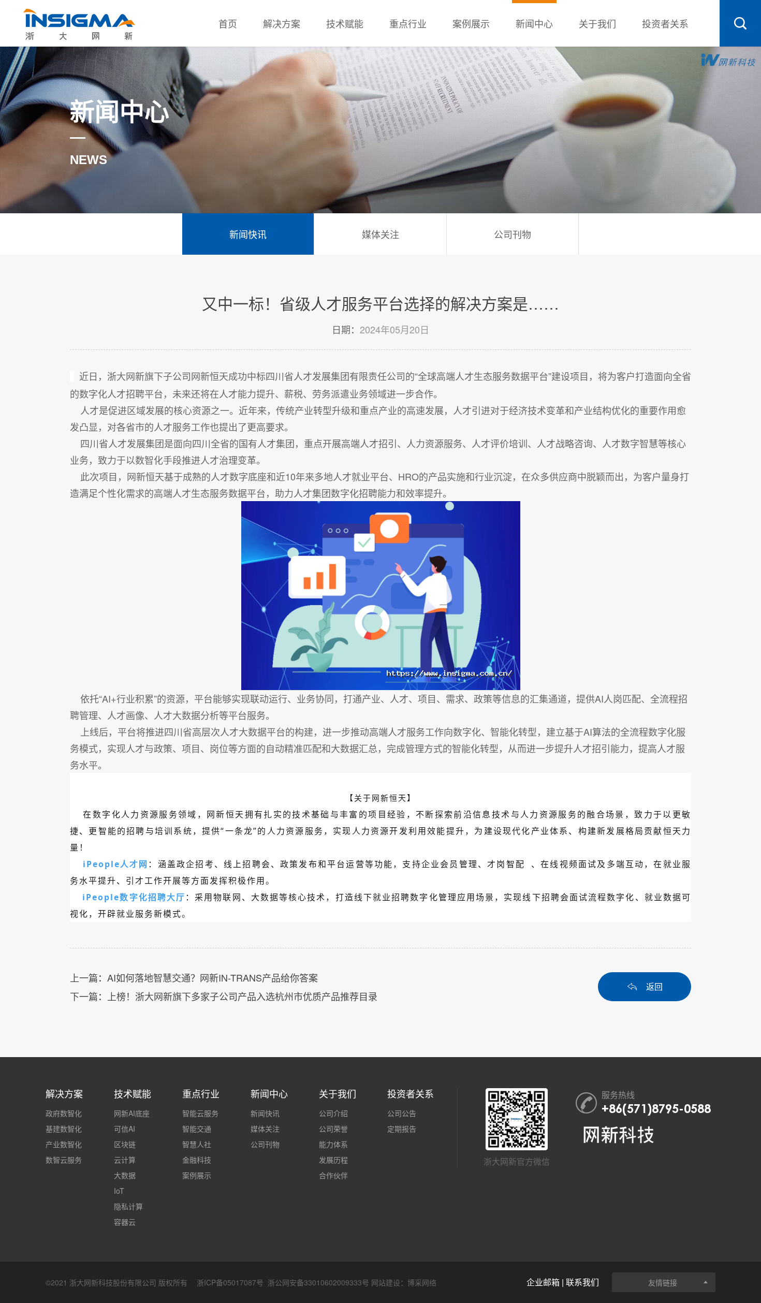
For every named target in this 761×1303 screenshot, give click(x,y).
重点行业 (408, 23)
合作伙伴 (333, 1175)
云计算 (125, 1159)
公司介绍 (333, 1113)
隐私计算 (128, 1206)
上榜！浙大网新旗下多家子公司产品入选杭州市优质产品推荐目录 (242, 996)
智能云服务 (200, 1113)
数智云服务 (64, 1159)
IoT (119, 1190)
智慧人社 (196, 1144)
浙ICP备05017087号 (230, 1282)
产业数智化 (64, 1144)
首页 (227, 23)
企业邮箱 (543, 1282)
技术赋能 (344, 23)
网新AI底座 (132, 1113)
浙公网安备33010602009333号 (318, 1282)
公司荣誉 (333, 1128)
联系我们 (582, 1282)
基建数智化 (64, 1128)
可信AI (124, 1128)
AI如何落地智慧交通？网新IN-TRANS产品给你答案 (212, 977)
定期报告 (401, 1128)
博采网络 (421, 1282)
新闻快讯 (265, 1113)
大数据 (125, 1175)
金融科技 (196, 1159)
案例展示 (471, 23)
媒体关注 (265, 1128)
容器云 (125, 1222)
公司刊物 (265, 1144)
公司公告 (401, 1113)
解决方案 (281, 23)
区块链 (125, 1144)
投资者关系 (665, 23)
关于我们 (597, 23)
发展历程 (333, 1159)
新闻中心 (534, 23)
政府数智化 (64, 1113)
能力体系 (333, 1144)
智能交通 (196, 1128)
